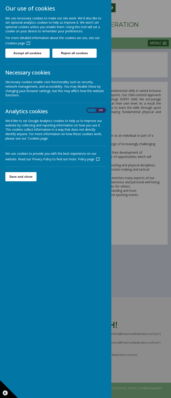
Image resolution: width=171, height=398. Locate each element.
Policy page (86, 159)
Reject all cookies (74, 53)
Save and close (21, 176)
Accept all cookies (27, 53)
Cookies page (15, 43)
